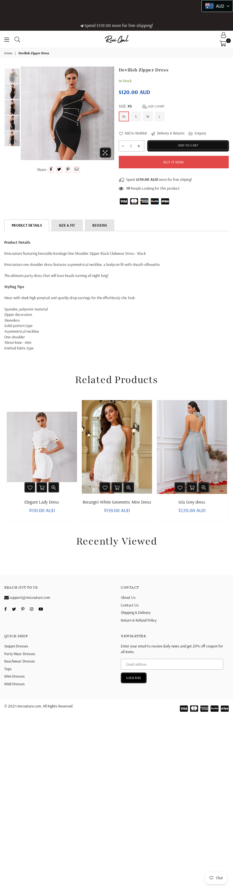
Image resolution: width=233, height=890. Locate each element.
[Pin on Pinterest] (68, 169)
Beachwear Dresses (19, 661)
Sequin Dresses (16, 646)
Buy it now (173, 162)
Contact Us (130, 605)
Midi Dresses (14, 683)
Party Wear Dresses (19, 653)
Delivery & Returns (170, 133)
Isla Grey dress (191, 502)
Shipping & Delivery (136, 612)
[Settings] (224, 35)
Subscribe (134, 678)
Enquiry (200, 133)
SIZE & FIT (67, 225)
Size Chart (156, 106)
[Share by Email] (76, 169)
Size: (142, 106)
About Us (128, 597)
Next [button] (110, 114)
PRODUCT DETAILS (27, 225)
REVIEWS (99, 225)
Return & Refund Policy (139, 620)
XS (124, 116)
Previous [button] (26, 114)
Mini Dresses (14, 676)
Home (8, 53)
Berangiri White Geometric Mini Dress (117, 502)
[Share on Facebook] (51, 169)
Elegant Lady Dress (41, 502)
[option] (67, 113)
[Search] (17, 39)
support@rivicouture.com (29, 597)
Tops (8, 668)
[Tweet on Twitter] (59, 169)
